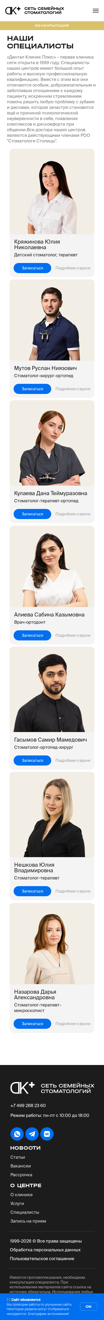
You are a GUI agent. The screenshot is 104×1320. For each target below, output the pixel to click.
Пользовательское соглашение (42, 1258)
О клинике (21, 1194)
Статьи (17, 1157)
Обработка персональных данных (45, 1249)
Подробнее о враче (72, 268)
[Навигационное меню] (96, 11)
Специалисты (24, 1212)
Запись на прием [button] (28, 1221)
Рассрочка (21, 1174)
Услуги (17, 1203)
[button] (32, 268)
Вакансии (20, 1165)
